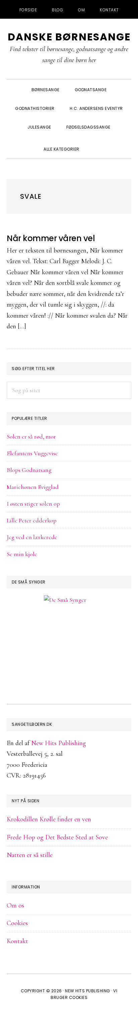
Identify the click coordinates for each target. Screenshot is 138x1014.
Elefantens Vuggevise (32, 453)
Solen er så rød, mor (31, 436)
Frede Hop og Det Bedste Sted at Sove (57, 837)
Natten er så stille (30, 855)
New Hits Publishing (58, 743)
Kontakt (17, 941)
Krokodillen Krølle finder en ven (49, 819)
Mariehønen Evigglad (33, 487)
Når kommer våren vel (51, 238)
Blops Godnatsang (29, 470)
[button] (94, 143)
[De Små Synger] (69, 632)
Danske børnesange (69, 37)
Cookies (17, 923)
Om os (15, 905)
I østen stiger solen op (33, 503)
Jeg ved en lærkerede (32, 537)
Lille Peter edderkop (32, 520)
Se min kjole (22, 554)
